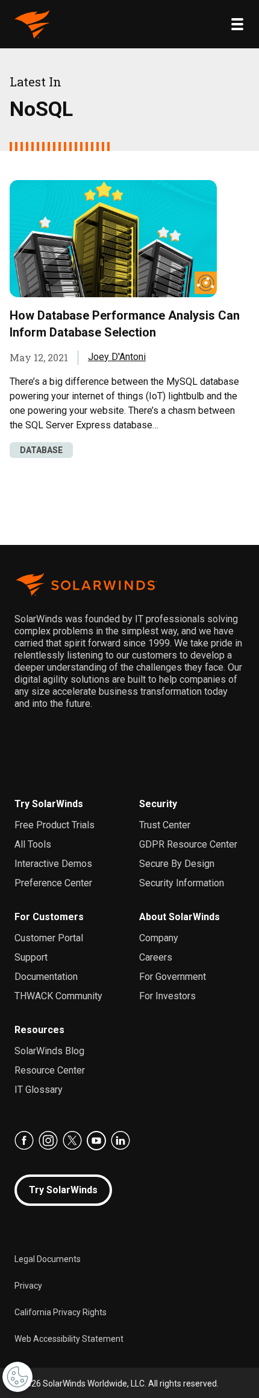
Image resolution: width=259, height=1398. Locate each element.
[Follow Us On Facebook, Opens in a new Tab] (24, 1140)
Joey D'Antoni (117, 356)
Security (158, 804)
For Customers (49, 917)
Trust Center (164, 825)
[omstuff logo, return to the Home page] (32, 24)
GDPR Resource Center (188, 844)
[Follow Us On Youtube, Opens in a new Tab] (96, 1140)
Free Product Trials (54, 825)
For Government (172, 976)
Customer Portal (48, 938)
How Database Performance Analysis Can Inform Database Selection (125, 324)
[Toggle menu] (237, 24)
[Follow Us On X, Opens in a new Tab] (72, 1140)
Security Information (181, 883)
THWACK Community (58, 996)
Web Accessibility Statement (68, 1339)
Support (31, 957)
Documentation (46, 976)
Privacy (28, 1285)
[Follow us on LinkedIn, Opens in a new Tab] (120, 1140)
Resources (39, 1030)
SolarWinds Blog (49, 1051)
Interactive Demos (53, 863)
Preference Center (53, 883)
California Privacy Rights (60, 1312)
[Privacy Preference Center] (17, 1377)
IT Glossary (38, 1089)
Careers (155, 957)
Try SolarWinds (48, 804)
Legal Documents (47, 1259)
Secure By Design (176, 863)
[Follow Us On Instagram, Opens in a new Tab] (48, 1140)
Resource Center (49, 1070)
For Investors (167, 996)
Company (158, 938)
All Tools (32, 844)
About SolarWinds (179, 917)
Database (41, 450)
